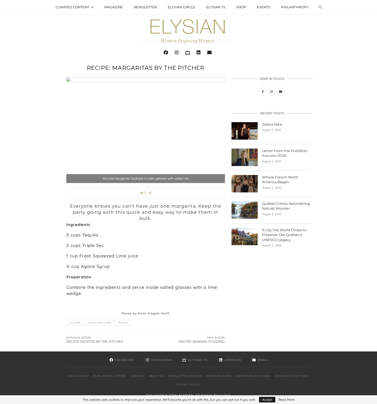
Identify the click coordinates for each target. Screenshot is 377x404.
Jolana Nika (272, 124)
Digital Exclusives (99, 322)
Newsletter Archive (185, 376)
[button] (320, 7)
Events (263, 7)
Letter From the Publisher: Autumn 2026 (285, 153)
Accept (267, 400)
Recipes (123, 322)
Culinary (75, 322)
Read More (286, 399)
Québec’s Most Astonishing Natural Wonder (286, 206)
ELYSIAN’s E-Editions (291, 376)
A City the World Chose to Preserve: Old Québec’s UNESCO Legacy (284, 235)
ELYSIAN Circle (181, 7)
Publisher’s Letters (109, 376)
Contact (137, 376)
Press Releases (218, 376)
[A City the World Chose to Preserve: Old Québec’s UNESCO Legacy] (244, 236)
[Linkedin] (198, 52)
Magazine (113, 7)
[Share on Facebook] (150, 193)
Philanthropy (294, 7)
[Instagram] (176, 52)
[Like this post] (144, 193)
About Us (156, 376)
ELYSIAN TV (215, 7)
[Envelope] (209, 52)
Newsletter (145, 7)
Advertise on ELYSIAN (253, 376)
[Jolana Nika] (244, 131)
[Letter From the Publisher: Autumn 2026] (244, 157)
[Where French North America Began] (244, 183)
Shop (241, 7)
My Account (79, 376)
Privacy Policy (188, 384)
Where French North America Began (280, 179)
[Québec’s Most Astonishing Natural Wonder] (244, 210)
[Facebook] (165, 52)
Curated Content (72, 7)
